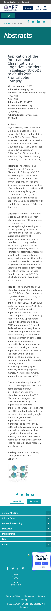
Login (8, 15)
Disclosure (28, 596)
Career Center (10, 2)
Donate (28, 8)
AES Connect (23, 2)
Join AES (17, 501)
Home (7, 23)
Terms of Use (13, 596)
